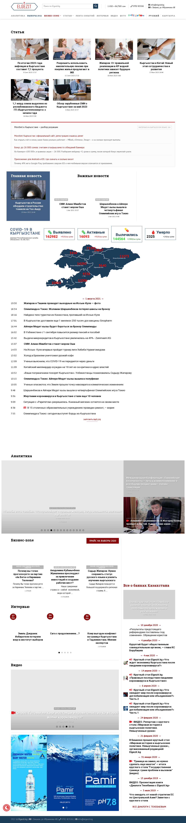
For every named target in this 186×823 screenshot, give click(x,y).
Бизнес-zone (51, 16)
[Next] (117, 497)
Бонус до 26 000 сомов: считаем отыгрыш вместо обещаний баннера (49, 147)
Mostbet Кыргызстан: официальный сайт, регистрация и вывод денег (48, 135)
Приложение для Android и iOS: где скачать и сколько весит (44, 159)
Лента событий (85, 16)
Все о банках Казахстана (146, 585)
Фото (123, 16)
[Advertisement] (158, 193)
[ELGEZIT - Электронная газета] (24, 6)
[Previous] (7, 497)
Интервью (103, 16)
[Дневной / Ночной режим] (6, 807)
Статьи (67, 16)
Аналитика (18, 16)
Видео (114, 16)
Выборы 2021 (34, 16)
